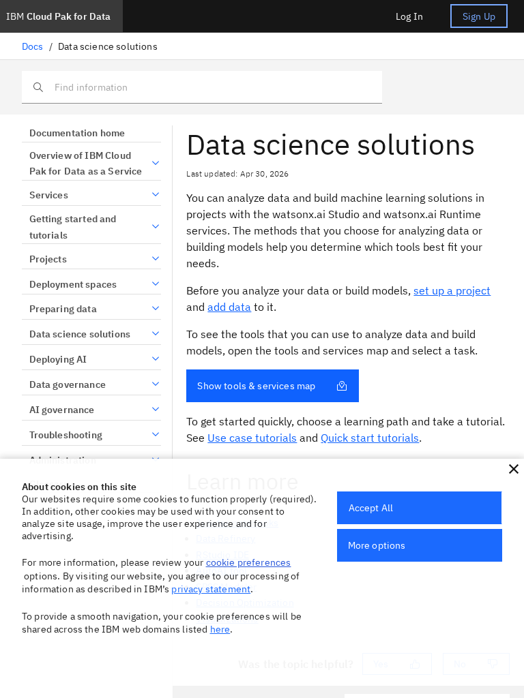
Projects (48, 259)
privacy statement (210, 589)
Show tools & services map (256, 386)
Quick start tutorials (370, 437)
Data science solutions (79, 334)
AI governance (62, 410)
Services (48, 195)
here (220, 629)
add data (229, 307)
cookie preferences (248, 562)
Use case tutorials (252, 437)
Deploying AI (58, 359)
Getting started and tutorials (73, 227)
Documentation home (77, 133)
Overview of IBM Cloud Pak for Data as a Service (86, 163)
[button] (514, 469)
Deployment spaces (73, 284)
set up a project (452, 290)
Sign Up (479, 16)
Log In (409, 16)
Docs (33, 46)
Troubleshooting (65, 435)
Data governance (67, 384)
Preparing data (63, 309)
